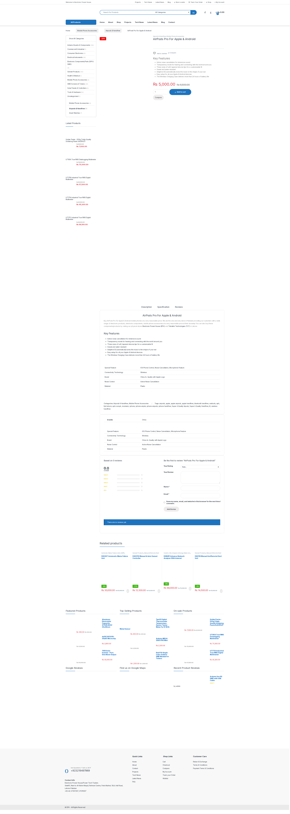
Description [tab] (146, 307)
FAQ (133, 782)
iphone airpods (152, 406)
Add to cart (181, 92)
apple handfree (187, 403)
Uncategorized (73, 96)
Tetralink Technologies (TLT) (179, 326)
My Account (220, 2)
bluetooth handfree (201, 403)
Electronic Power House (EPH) (154, 326)
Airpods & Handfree (113, 31)
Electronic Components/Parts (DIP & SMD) (80, 63)
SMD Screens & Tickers (77, 84)
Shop (209, 2)
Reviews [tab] (179, 307)
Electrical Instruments (76, 57)
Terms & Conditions (200, 765)
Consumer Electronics (76, 53)
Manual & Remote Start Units (146, 553)
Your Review (168, 472)
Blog (169, 2)
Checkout (166, 765)
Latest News (160, 2)
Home (102, 22)
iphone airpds (141, 406)
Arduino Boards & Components (80, 45)
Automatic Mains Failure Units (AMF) (112, 553)
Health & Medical (74, 76)
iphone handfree (165, 406)
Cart (164, 762)
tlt (209, 406)
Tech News (148, 2)
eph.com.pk (116, 406)
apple (168, 403)
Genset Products (138, 553)
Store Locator (180, 2)
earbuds (212, 403)
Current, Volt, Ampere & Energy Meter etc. (177, 553)
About (110, 22)
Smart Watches (75, 113)
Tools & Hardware (75, 92)
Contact (171, 22)
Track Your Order (197, 2)
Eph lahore (108, 406)
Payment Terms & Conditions (203, 768)
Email (166, 494)
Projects (138, 2)
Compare (173, 53)
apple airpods (176, 403)
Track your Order (169, 775)
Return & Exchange (200, 762)
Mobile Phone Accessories (87, 31)
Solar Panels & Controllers (78, 88)
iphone (132, 406)
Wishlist (165, 778)
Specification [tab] (163, 307)
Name (167, 487)
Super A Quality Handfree (199, 406)
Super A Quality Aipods (180, 406)
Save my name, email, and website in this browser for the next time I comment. (193, 502)
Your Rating (168, 466)
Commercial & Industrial (76, 49)
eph (217, 403)
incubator (125, 406)
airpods (162, 403)
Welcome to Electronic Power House (78, 2)
